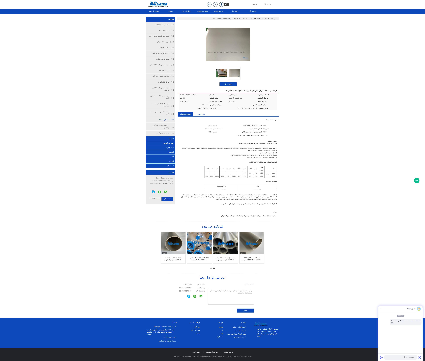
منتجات (170, 11)
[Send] (381, 357)
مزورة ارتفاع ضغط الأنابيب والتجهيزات (163, 126)
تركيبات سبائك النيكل (269, 216)
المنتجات (171, 19)
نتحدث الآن (252, 11)
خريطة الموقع (228, 352)
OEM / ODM (195, 330)
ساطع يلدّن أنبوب (166, 82)
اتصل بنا (235, 11)
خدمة (221, 333)
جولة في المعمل (202, 11)
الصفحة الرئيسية (154, 11)
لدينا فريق (220, 336)
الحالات (171, 161)
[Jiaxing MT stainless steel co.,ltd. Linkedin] (209, 4)
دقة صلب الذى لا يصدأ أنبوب (162, 76)
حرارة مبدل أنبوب (166, 30)
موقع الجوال (196, 352)
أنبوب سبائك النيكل (165, 42)
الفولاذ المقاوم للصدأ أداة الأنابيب (161, 65)
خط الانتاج (197, 327)
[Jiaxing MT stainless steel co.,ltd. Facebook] (221, 4)
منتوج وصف (201, 114)
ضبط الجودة (170, 147)
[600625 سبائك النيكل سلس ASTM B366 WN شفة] (199, 244)
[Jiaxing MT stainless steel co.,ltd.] (165, 191)
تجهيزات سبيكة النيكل (228, 216)
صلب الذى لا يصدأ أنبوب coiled (161, 36)
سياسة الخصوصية (212, 352)
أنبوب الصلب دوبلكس (164, 24)
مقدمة (221, 327)
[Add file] (419, 357)
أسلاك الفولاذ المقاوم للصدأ (163, 53)
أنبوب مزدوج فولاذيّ (165, 59)
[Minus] (381, 308)
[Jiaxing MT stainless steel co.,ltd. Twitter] (215, 4)
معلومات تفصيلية (185, 114)
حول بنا (171, 138)
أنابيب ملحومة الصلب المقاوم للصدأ (162, 97)
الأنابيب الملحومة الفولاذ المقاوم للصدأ (161, 113)
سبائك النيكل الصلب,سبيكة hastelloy (249, 216)
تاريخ (221, 330)
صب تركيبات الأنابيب (165, 133)
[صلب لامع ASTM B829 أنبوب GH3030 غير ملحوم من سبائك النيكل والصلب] (225, 244)
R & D (198, 333)
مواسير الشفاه (167, 47)
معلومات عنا (186, 11)
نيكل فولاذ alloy (166, 120)
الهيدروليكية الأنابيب (165, 70)
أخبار (172, 156)
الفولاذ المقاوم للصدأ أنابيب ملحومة (163, 89)
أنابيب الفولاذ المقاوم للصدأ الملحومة (163, 105)
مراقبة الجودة (218, 11)
